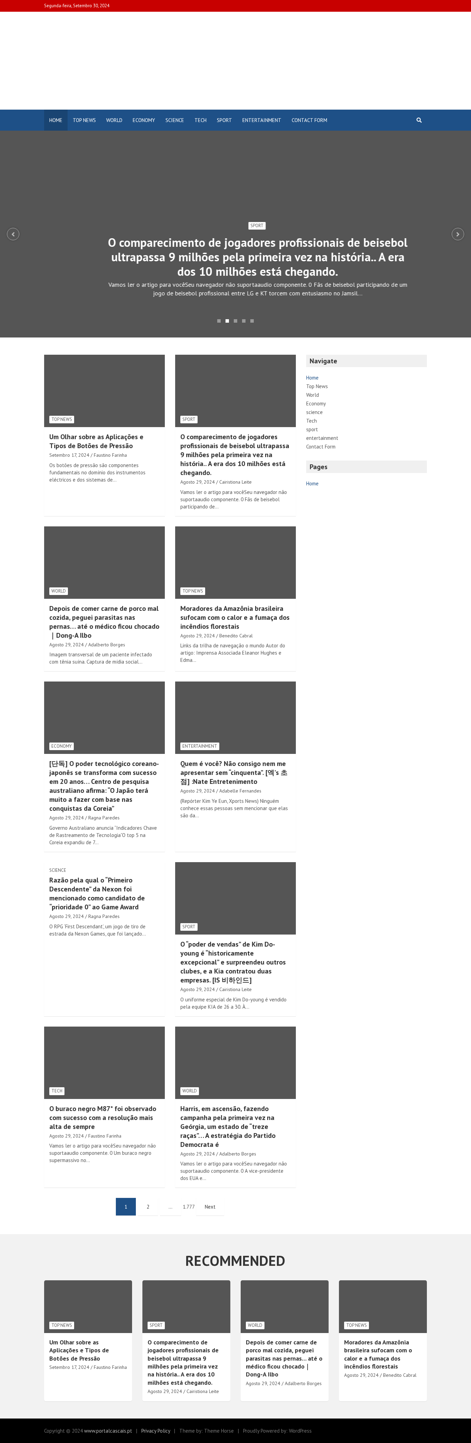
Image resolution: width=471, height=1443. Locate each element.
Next (458, 234)
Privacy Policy (155, 1430)
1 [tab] (219, 321)
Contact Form (309, 120)
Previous (13, 234)
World (114, 120)
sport (224, 120)
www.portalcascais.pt (108, 1430)
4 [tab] (243, 321)
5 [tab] (252, 321)
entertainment (261, 120)
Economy (144, 120)
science (175, 120)
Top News (84, 120)
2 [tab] (227, 321)
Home (55, 120)
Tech (200, 120)
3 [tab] (235, 321)
